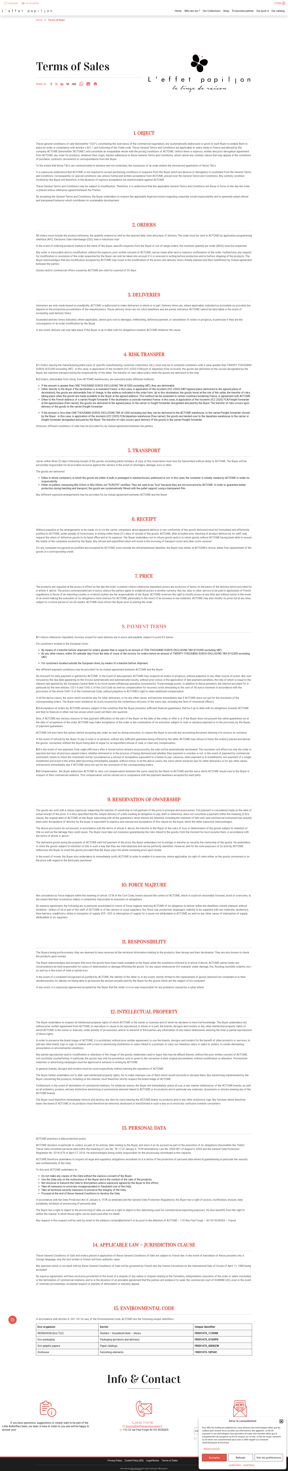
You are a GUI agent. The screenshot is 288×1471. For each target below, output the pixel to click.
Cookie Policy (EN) (134, 1460)
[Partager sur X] (56, 84)
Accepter (214, 1457)
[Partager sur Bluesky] (67, 84)
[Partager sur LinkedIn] (61, 84)
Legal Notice (248, 1465)
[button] (281, 1421)
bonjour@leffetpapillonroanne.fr (144, 1426)
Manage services (212, 1449)
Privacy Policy (115, 1460)
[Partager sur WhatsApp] (81, 84)
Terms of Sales (170, 1460)
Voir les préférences (268, 1457)
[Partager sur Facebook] (51, 84)
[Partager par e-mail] (88, 84)
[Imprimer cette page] (95, 84)
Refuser (241, 1457)
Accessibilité (32, 3)
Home (39, 20)
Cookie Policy (235, 1465)
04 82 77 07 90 (144, 1422)
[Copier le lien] (74, 84)
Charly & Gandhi (136, 1469)
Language (12, 3)
